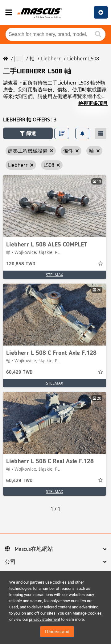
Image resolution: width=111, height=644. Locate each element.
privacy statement (44, 619)
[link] (54, 206)
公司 (10, 562)
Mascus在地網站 (34, 549)
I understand (57, 631)
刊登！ (101, 12)
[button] (28, 133)
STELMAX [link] (54, 274)
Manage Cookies (87, 613)
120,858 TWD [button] (20, 264)
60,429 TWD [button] (19, 372)
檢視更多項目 (93, 103)
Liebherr (51, 58)
